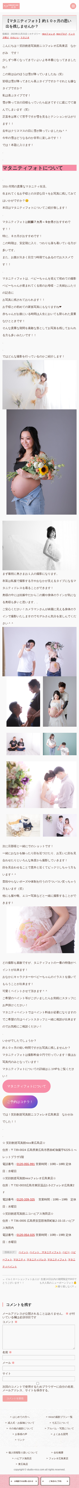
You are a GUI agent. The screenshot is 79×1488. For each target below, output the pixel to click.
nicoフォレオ (48, 34)
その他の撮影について (21, 1428)
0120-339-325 (26, 1199)
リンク (21, 1439)
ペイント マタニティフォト (45, 1252)
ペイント (23, 1252)
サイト (6, 1373)
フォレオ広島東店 (58, 1458)
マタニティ (19, 1259)
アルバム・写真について (60, 1428)
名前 (7, 1352)
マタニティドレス (36, 1259)
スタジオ (24, 37)
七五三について (60, 1422)
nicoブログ (61, 34)
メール (8, 1362)
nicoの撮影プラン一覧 (60, 1417)
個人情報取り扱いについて (23, 1452)
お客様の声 (21, 1434)
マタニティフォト (57, 1259)
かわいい (14, 37)
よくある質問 (60, 1434)
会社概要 (58, 1452)
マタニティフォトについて (26, 1086)
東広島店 (23, 1464)
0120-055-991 (26, 1164)
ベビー (66, 1252)
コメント (9, 1321)
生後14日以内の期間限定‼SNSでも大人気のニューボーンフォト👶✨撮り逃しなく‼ (58, 1283)
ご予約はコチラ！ (20, 1102)
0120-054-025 (26, 1234)
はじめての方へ (21, 1417)
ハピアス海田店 (23, 1458)
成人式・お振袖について (21, 1422)
